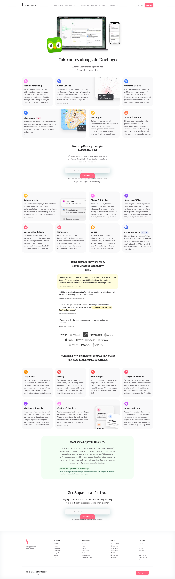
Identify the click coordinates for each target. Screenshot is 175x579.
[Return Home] (27, 544)
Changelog (57, 550)
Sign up (149, 5)
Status (56, 555)
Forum (84, 548)
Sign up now (142, 573)
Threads (115, 548)
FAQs (84, 544)
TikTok (114, 553)
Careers (141, 548)
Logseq (73, 313)
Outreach (141, 550)
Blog (140, 546)
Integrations (57, 553)
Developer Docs (87, 557)
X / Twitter (116, 544)
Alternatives (142, 553)
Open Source (86, 555)
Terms (27, 548)
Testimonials (86, 553)
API (55, 557)
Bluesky (115, 557)
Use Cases (85, 550)
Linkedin (115, 550)
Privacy (32, 548)
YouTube (115, 555)
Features (56, 544)
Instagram (115, 546)
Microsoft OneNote (78, 298)
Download (57, 548)
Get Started (87, 176)
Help (83, 546)
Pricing (56, 546)
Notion (72, 326)
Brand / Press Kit (143, 559)
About (140, 544)
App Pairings (142, 555)
